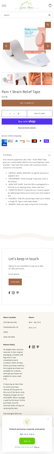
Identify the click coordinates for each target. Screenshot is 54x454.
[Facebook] (9, 292)
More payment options (27, 127)
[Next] (47, 46)
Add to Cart (39, 113)
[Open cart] (50, 5)
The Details (7, 155)
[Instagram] (13, 292)
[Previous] (6, 46)
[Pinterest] (17, 292)
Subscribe (15, 282)
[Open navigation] (5, 5)
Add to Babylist (27, 103)
